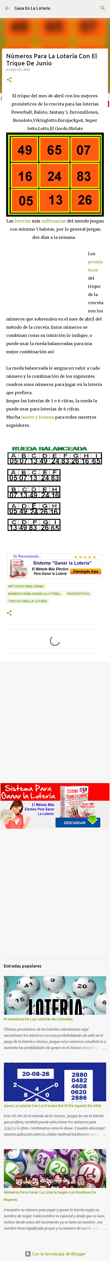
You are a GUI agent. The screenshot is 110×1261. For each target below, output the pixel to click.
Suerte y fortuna (37, 417)
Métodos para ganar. (26, 586)
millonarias (53, 220)
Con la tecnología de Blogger (58, 1254)
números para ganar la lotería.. (34, 593)
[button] (9, 80)
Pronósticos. (78, 593)
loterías (22, 220)
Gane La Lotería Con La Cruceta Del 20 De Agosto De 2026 (52, 1106)
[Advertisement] (47, 276)
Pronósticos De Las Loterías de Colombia (38, 1019)
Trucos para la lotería (27, 601)
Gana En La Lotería (32, 8)
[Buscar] (103, 8)
